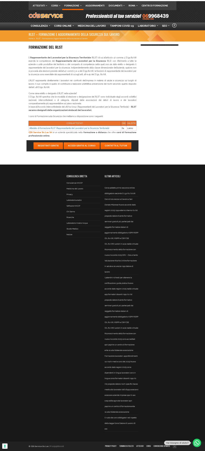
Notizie (69, 234)
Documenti (115, 5)
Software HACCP (73, 206)
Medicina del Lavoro (92, 25)
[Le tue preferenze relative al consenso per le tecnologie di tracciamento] (5, 446)
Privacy (70, 194)
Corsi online (63, 25)
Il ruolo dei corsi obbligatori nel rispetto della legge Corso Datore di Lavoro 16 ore (121, 423)
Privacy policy (110, 446)
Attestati (39, 5)
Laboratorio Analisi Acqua (77, 223)
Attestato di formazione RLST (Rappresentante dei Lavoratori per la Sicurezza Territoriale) (69, 128)
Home (31, 38)
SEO (164, 25)
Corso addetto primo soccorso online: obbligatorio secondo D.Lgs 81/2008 (120, 190)
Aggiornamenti (94, 5)
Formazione (71, 5)
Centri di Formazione (155, 5)
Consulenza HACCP (75, 183)
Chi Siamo (71, 212)
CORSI (148, 446)
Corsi (54, 5)
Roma (132, 5)
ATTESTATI (140, 446)
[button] (197, 443)
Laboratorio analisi (74, 200)
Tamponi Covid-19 (122, 25)
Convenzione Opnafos (162, 446)
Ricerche (70, 217)
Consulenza (39, 25)
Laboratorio (147, 25)
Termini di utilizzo (126, 446)
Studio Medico (72, 229)
